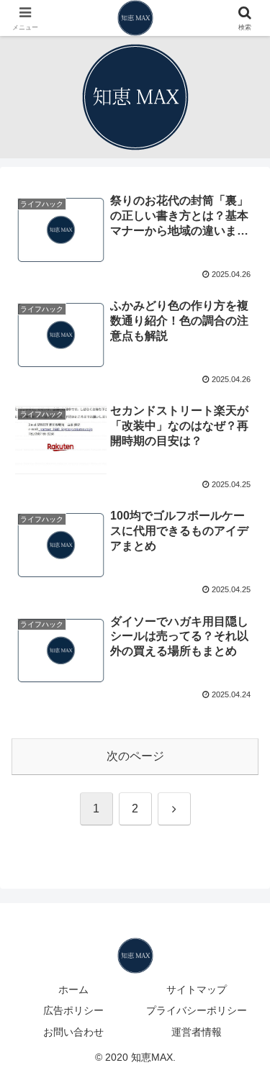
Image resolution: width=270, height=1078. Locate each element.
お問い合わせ (73, 1032)
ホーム (73, 989)
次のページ (135, 756)
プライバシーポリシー (196, 1010)
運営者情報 (196, 1032)
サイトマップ (196, 989)
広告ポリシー (73, 1010)
